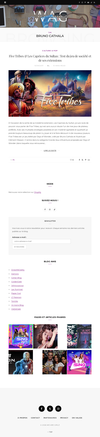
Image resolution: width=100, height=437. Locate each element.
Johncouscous (17, 285)
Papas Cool (16, 293)
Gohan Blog (16, 278)
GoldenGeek (16, 282)
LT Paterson (16, 297)
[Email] (89, 160)
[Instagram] (58, 409)
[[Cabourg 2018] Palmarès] (54, 362)
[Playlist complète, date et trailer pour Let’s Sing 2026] (21, 337)
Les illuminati (17, 289)
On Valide (77, 418)
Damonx (15, 274)
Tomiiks (14, 301)
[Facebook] (79, 160)
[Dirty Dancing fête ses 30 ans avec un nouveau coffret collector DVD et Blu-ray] (45, 337)
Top (50, 432)
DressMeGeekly (18, 270)
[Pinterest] (85, 160)
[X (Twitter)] (50, 409)
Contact (35, 418)
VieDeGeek (16, 309)
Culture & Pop (50, 51)
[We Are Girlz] (50, 16)
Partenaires (50, 418)
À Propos (22, 418)
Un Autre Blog (17, 305)
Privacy (64, 418)
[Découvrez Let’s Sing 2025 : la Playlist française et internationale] (79, 362)
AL (48, 66)
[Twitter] (82, 160)
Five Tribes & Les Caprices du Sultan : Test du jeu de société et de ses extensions (50, 58)
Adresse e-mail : (19, 237)
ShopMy (37, 192)
